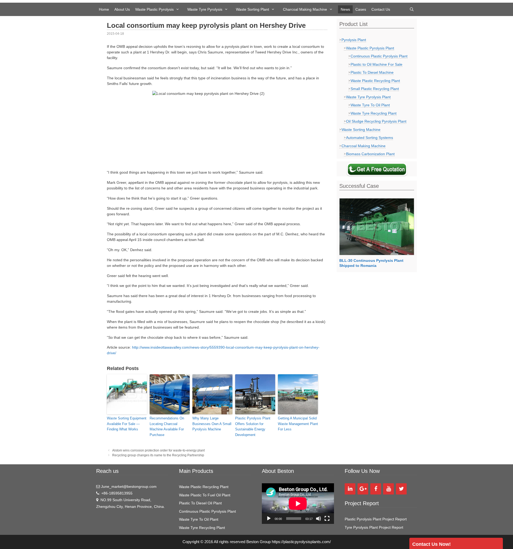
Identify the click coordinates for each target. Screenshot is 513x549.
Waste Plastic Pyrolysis (154, 9)
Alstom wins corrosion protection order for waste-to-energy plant (158, 450)
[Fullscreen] (327, 518)
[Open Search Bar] (412, 9)
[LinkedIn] (350, 489)
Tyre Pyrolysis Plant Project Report (374, 527)
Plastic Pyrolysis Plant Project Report (376, 519)
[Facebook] (375, 489)
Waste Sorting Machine (360, 129)
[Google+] (362, 489)
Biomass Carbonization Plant (370, 154)
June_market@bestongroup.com (128, 486)
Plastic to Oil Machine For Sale (376, 64)
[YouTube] (388, 489)
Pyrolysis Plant (353, 40)
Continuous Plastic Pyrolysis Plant (379, 56)
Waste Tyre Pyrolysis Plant (368, 97)
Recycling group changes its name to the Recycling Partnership (158, 455)
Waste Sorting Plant (252, 9)
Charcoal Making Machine (305, 9)
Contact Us (380, 9)
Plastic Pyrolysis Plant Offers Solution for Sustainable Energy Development (252, 426)
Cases (360, 9)
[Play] (268, 518)
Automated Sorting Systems (369, 137)
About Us (122, 9)
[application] (298, 503)
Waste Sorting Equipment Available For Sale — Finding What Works (126, 423)
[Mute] (318, 518)
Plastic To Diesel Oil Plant (200, 503)
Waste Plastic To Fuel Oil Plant (204, 495)
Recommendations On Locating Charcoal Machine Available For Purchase (167, 426)
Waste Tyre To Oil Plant (370, 105)
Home (104, 9)
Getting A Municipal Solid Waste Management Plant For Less (298, 423)
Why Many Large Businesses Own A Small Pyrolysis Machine (211, 423)
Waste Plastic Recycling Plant (375, 81)
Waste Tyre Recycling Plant (374, 113)
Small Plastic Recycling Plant (375, 89)
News (345, 9)
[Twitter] (401, 489)
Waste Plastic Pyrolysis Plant (370, 48)
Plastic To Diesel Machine (372, 72)
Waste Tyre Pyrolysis (204, 9)
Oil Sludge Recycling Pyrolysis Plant (376, 121)
